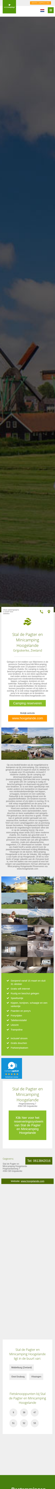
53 (35, 1423)
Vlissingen (36, 1376)
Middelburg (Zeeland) (21, 1367)
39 (24, 1412)
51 (13, 1423)
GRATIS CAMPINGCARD (40, 3)
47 (35, 1412)
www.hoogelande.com (27, 718)
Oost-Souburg (18, 1376)
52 (24, 1423)
